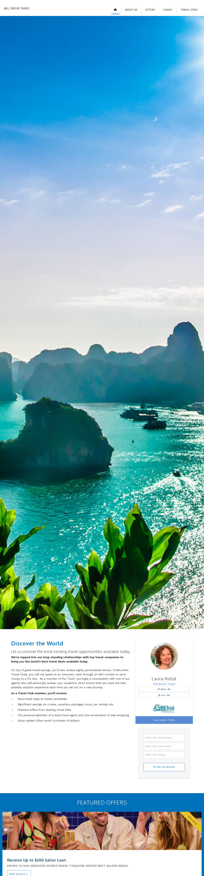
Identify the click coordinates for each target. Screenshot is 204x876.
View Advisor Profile (164, 720)
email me (165, 689)
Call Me (165, 695)
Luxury (167, 9)
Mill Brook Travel (164, 684)
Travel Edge (189, 9)
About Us (131, 9)
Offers (150, 9)
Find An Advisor (165, 767)
